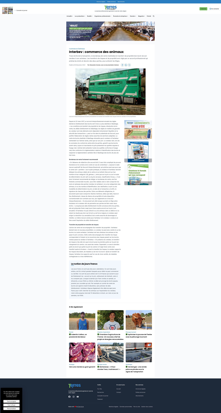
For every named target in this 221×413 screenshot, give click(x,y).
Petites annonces (140, 392)
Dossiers (132, 16)
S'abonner (203, 8)
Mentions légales (113, 406)
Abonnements (139, 395)
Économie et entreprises (120, 16)
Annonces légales (140, 389)
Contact (118, 392)
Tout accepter (11, 401)
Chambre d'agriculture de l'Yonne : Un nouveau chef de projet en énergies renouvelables (110, 336)
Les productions (79, 16)
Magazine (141, 16)
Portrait (149, 16)
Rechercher (100, 392)
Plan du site (136, 406)
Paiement (100, 399)
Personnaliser (11, 408)
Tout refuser (11, 405)
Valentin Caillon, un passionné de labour (78, 335)
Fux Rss (99, 389)
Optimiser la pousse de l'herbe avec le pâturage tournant (139, 335)
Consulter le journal (102, 395)
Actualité (69, 16)
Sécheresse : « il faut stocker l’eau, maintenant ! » (108, 368)
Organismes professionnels (102, 16)
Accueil (118, 389)
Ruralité (89, 16)
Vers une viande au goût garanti (82, 367)
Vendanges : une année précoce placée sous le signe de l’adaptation (136, 369)
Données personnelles (126, 406)
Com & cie (81, 406)
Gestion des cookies (147, 406)
